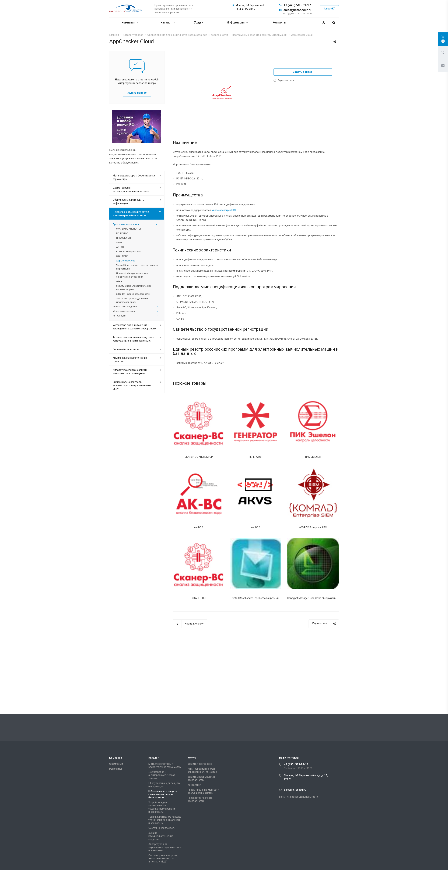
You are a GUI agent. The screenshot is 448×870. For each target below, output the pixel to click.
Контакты (279, 22)
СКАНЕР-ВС (198, 598)
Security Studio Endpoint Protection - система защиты (134, 288)
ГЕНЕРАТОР (255, 456)
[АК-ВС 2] (198, 493)
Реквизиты (115, 768)
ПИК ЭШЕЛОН (313, 456)
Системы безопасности (126, 349)
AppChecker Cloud (125, 260)
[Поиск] (334, 23)
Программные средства (126, 224)
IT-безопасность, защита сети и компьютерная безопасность (131, 213)
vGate (119, 281)
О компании (116, 763)
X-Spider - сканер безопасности (133, 294)
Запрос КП (329, 8)
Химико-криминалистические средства (130, 359)
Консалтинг (194, 784)
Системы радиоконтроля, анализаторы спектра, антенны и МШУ (132, 385)
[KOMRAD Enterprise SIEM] (313, 493)
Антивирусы (119, 315)
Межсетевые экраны (124, 311)
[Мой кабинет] (323, 23)
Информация (236, 22)
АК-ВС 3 (255, 527)
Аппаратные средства (125, 306)
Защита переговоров (200, 763)
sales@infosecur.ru (298, 10)
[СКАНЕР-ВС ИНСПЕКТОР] (198, 422)
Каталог (167, 22)
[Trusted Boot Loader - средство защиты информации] (256, 563)
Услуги (198, 22)
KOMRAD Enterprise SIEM (313, 527)
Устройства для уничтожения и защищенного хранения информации (134, 327)
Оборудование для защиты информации (128, 201)
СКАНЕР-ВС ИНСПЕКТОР (199, 456)
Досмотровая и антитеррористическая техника (131, 189)
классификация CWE (224, 210)
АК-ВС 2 (198, 527)
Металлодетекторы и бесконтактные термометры (134, 177)
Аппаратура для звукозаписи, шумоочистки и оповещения (130, 372)
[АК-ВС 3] (256, 493)
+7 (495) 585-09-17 (297, 5)
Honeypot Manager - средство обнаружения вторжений (319, 598)
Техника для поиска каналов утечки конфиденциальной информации (133, 339)
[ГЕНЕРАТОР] (256, 422)
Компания (129, 22)
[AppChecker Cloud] (222, 92)
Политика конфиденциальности (298, 796)
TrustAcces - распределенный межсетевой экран (132, 300)
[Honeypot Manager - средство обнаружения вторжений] (313, 563)
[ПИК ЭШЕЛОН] (313, 422)
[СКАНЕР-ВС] (198, 563)
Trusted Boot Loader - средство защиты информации (260, 598)
